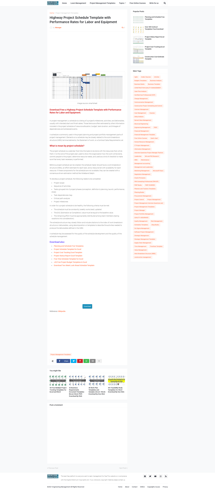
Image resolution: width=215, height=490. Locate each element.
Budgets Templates (140, 80)
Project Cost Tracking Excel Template (154, 48)
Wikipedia (61, 311)
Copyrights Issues (153, 487)
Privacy (165, 487)
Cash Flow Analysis (140, 91)
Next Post (122, 468)
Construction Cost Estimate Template (154, 58)
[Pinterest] (80, 361)
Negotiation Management (142, 174)
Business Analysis (155, 80)
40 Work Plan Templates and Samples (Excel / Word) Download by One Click (97, 391)
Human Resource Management (144, 142)
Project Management (154, 199)
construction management (142, 257)
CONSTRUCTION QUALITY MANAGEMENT (147, 88)
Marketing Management (141, 171)
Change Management (141, 98)
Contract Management (141, 109)
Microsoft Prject (158, 171)
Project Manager (139, 210)
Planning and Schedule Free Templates (154, 18)
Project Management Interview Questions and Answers (148, 203)
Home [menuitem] (64, 3)
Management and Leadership (143, 167)
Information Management (142, 149)
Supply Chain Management (142, 243)
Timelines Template (156, 246)
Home (52, 13)
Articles (156, 77)
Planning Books (139, 192)
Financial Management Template (144, 134)
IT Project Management (141, 145)
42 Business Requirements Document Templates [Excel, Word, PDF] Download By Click (76, 392)
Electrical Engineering (141, 124)
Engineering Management (142, 127)
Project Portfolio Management (143, 214)
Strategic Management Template (144, 239)
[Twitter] (74, 361)
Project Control (139, 199)
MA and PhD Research (152, 156)
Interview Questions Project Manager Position (148, 153)
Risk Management (156, 221)
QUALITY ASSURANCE (141, 217)
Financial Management (141, 131)
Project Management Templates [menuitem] (102, 3)
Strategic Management (141, 235)
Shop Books (155, 225)
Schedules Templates (141, 225)
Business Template (154, 84)
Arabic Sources (146, 77)
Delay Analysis (138, 116)
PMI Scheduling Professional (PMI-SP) (146, 181)
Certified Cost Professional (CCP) (144, 95)
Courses (152, 113)
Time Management (140, 246)
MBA (135, 160)
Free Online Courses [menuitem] (138, 3)
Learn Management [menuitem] (78, 3)
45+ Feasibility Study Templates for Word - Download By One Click (116, 390)
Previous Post (53, 468)
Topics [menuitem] (121, 3)
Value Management (140, 250)
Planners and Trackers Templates (145, 189)
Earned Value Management (142, 120)
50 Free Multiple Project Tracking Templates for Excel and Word (58, 390)
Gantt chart (154, 138)
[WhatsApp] (86, 361)
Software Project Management (144, 232)
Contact (134, 487)
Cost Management (140, 113)
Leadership (137, 156)
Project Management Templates (67, 13)
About (127, 487)
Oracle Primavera (139, 178)
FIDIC (155, 127)
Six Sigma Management (141, 228)
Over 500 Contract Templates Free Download (154, 28)
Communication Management (143, 102)
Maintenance (145, 160)
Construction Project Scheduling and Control (148, 106)
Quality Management (140, 221)
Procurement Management (142, 196)
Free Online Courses (140, 138)
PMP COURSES (150, 185)
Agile (136, 77)
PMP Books (138, 185)
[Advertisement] (87, 51)
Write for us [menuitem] (154, 3)
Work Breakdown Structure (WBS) (145, 253)
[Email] (93, 361)
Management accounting (142, 163)
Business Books (139, 84)
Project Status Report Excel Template (154, 38)
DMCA (142, 487)
